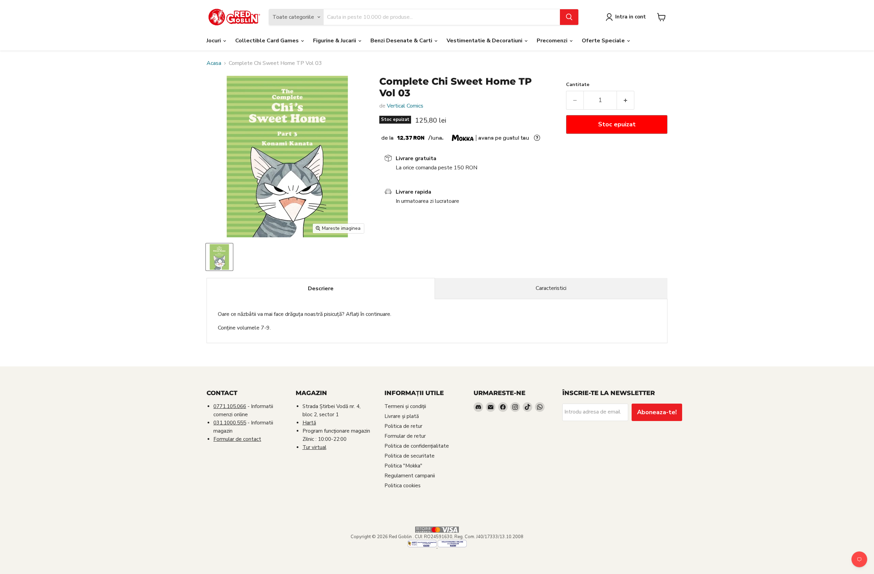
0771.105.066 (229, 406)
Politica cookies (402, 485)
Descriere (321, 288)
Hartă (309, 422)
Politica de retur (403, 426)
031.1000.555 (229, 422)
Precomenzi (553, 40)
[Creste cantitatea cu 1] (625, 100)
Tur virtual (314, 447)
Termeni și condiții (405, 406)
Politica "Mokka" (403, 465)
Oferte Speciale (604, 40)
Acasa (214, 63)
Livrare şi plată (401, 416)
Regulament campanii (409, 475)
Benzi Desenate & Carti (402, 40)
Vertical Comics (405, 106)
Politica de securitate (409, 455)
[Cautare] (569, 17)
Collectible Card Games (267, 40)
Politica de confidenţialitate (416, 446)
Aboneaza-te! (657, 412)
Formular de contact (237, 439)
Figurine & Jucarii (335, 40)
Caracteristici (551, 288)
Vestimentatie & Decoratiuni (485, 40)
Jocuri (214, 40)
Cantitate (577, 84)
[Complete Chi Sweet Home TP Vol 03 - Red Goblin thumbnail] (219, 256)
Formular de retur (405, 436)
